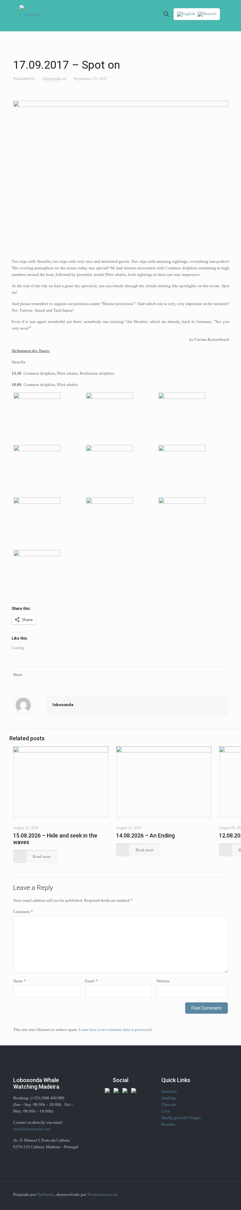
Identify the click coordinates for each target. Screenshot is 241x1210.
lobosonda (52, 78)
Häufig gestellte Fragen (181, 1117)
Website (163, 981)
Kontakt (168, 1124)
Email (91, 981)
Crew (165, 1111)
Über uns (168, 1104)
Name (19, 981)
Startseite (169, 1091)
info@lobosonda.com (31, 1129)
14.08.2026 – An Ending (145, 835)
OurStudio (46, 1194)
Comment (23, 911)
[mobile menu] (144, 14)
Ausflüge (169, 1098)
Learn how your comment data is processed (115, 1029)
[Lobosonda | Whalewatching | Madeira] (29, 14)
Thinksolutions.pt (102, 1194)
